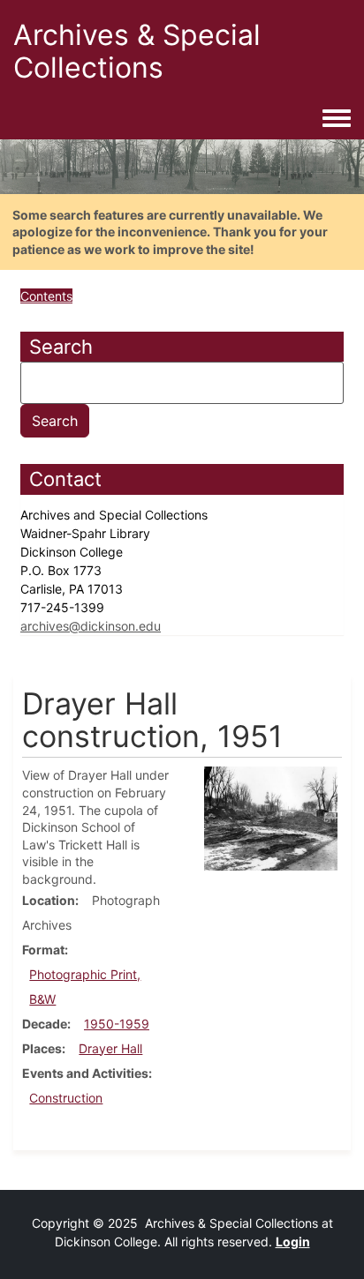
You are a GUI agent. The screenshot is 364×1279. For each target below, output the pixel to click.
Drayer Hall (110, 1048)
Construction (65, 1097)
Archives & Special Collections (137, 51)
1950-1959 (116, 1023)
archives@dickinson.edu (90, 625)
